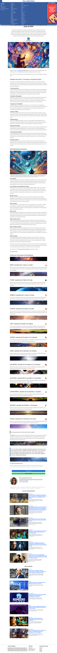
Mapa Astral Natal (32, 488)
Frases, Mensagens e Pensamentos (24, 21)
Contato (22, 481)
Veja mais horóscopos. (14, 251)
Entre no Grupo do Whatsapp (4, 8)
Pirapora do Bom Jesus (14, 19)
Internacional (23, 23)
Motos (22, 9)
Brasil (22, 10)
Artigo (22, 6)
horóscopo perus (18, 488)
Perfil (20, 481)
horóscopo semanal (23, 488)
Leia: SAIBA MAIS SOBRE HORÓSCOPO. (16, 463)
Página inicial (2, 4)
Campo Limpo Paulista (14, 8)
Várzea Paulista (13, 24)
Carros (22, 8)
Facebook (40, 647)
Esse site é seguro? (31, 650)
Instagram (26, 481)
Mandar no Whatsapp (28, 473)
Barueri (12, 5)
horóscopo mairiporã (12, 488)
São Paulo (12, 21)
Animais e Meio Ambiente (24, 5)
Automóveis (22, 7)
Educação (22, 18)
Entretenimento (23, 19)
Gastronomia (23, 22)
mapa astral (27, 488)
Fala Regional (29, 1)
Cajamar (12, 7)
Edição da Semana (3, 6)
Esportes (22, 20)
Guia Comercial (3, 7)
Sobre (1, 5)
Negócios (22, 24)
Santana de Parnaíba (14, 20)
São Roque (12, 22)
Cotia (11, 10)
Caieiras (12, 6)
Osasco (12, 18)
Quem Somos (30, 647)
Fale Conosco (2, 9)
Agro (21, 4)
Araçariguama (13, 4)
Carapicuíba (12, 9)
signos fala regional (37, 488)
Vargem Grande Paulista (14, 23)
